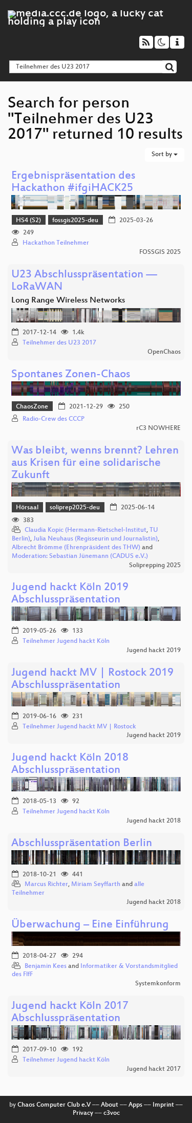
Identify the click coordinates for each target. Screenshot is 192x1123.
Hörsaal (27, 507)
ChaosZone (32, 407)
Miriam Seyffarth (95, 884)
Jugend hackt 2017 (153, 1069)
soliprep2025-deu (75, 507)
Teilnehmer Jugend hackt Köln (66, 641)
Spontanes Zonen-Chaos (70, 375)
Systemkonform (158, 983)
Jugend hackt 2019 (153, 650)
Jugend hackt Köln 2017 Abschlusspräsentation (70, 1012)
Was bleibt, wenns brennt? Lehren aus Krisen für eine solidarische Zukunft (95, 463)
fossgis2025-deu (75, 220)
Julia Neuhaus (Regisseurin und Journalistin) (95, 539)
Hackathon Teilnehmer (56, 243)
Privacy (83, 1113)
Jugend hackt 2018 (153, 821)
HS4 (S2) (28, 220)
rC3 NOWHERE (158, 428)
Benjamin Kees (46, 966)
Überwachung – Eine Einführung (90, 925)
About (109, 1105)
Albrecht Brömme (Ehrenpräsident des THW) (76, 547)
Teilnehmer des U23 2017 (59, 343)
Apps (135, 1105)
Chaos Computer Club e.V (54, 1105)
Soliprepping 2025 (155, 565)
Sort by (163, 154)
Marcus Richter (46, 884)
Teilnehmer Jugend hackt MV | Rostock (79, 726)
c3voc (111, 1113)
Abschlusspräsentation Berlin (81, 843)
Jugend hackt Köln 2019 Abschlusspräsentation (70, 594)
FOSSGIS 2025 (160, 252)
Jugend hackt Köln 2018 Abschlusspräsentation (70, 764)
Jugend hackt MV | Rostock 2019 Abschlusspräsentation (92, 679)
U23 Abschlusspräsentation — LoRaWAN (84, 281)
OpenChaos (164, 352)
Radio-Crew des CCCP (53, 419)
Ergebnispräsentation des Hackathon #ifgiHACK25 (73, 182)
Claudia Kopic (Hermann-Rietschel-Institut (85, 530)
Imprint (163, 1105)
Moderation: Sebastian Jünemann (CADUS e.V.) (80, 556)
